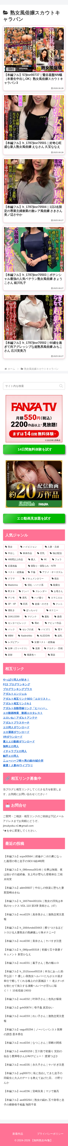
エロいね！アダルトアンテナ (20, 717)
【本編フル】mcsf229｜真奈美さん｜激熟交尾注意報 (34, 917)
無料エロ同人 (11, 746)
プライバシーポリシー (50, 1133)
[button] (61, 386)
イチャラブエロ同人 (15, 751)
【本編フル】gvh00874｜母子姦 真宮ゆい (28, 1007)
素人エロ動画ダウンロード (19, 741)
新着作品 (17, 1133)
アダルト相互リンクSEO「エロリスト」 (27, 698)
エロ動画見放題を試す (34, 518)
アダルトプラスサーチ (16, 722)
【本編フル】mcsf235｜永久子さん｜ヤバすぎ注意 (34, 1064)
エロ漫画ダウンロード (16, 732)
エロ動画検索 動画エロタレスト (23, 712)
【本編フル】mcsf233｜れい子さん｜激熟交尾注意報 (34, 1018)
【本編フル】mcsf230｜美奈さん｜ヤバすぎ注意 (33, 940)
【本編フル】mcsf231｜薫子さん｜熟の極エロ (31, 962)
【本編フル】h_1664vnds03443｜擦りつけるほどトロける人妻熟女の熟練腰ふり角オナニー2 (33, 930)
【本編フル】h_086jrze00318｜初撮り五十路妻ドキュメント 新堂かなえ (33, 952)
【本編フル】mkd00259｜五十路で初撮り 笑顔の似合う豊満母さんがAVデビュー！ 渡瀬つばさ (33, 1053)
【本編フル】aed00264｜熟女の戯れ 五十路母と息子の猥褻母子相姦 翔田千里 (34, 1102)
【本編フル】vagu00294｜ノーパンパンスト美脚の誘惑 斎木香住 (33, 1032)
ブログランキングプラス (17, 689)
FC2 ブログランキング (16, 684)
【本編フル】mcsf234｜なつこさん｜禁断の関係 (33, 1042)
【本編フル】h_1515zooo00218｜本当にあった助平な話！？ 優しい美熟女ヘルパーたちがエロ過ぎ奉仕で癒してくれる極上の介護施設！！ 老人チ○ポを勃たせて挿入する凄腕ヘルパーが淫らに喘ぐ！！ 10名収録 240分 (34, 981)
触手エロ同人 (11, 755)
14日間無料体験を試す (34, 449)
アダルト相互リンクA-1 (17, 703)
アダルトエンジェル (15, 693)
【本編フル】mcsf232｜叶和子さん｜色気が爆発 (33, 999)
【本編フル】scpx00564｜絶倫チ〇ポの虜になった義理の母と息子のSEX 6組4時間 (33, 859)
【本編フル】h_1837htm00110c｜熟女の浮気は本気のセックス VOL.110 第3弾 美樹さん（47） (33, 903)
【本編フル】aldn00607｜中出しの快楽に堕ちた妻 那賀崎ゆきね (34, 890)
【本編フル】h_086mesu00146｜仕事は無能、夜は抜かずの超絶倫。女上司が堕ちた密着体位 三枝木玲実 (33, 874)
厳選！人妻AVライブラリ (18, 765)
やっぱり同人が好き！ (16, 679)
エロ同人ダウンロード (16, 727)
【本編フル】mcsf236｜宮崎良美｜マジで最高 (31, 1091)
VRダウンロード (12, 736)
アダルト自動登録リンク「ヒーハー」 (25, 708)
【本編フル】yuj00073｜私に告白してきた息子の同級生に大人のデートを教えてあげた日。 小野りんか (33, 1078)
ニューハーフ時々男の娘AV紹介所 (23, 760)
